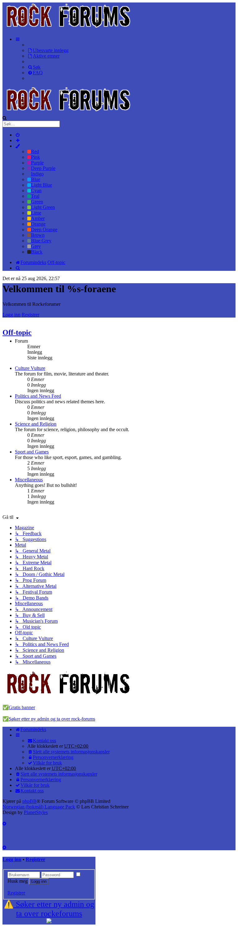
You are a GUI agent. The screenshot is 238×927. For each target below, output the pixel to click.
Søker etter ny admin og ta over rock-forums (52, 718)
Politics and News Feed (38, 396)
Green (37, 201)
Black (36, 251)
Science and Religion (35, 424)
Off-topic (17, 332)
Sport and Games (32, 451)
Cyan (36, 190)
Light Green (43, 207)
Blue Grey (41, 240)
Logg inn (11, 314)
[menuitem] (47, 50)
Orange (38, 224)
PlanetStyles (36, 812)
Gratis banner (22, 707)
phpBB (29, 801)
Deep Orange (44, 229)
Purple (37, 162)
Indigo (37, 173)
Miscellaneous (29, 479)
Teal (35, 196)
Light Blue (41, 185)
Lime (36, 212)
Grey (36, 246)
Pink (35, 157)
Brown (38, 235)
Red (35, 151)
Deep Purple (43, 168)
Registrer (30, 314)
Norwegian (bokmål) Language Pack (38, 806)
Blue (35, 179)
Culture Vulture (30, 368)
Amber (38, 218)
